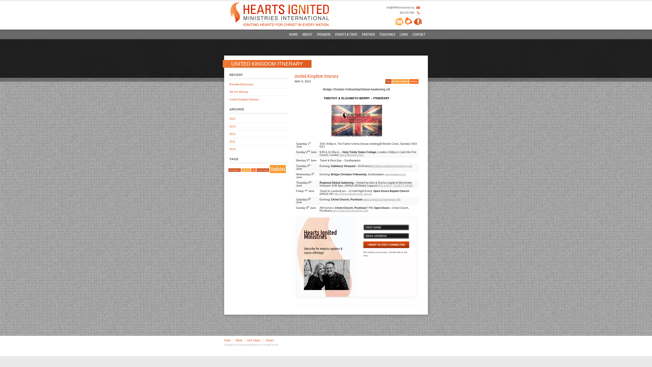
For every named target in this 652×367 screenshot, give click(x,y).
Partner (368, 34)
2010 (232, 149)
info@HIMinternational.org (400, 7)
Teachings (387, 34)
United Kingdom (262, 170)
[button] (327, 275)
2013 (232, 126)
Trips (253, 170)
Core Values (253, 340)
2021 (232, 118)
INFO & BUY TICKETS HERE (395, 185)
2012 (232, 134)
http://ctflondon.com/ (352, 155)
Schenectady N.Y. (234, 170)
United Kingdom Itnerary (244, 99)
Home (293, 34)
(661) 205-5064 (407, 12)
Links (404, 34)
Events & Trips (346, 34)
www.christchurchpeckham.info (382, 199)
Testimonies (246, 170)
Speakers (324, 34)
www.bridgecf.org (395, 174)
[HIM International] (279, 13)
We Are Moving (238, 91)
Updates (277, 169)
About (307, 34)
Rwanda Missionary (241, 84)
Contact (419, 34)
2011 (232, 141)
